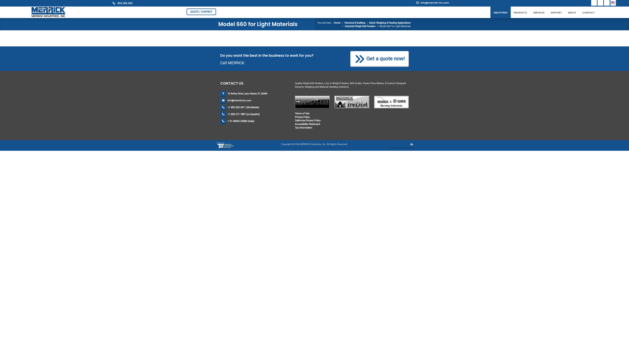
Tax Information (303, 127)
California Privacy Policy (308, 120)
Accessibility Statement (307, 124)
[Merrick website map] (411, 145)
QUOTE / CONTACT (201, 11)
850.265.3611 (125, 3)
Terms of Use (302, 113)
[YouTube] (607, 3)
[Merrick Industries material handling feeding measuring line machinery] (48, 12)
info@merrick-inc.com (434, 2)
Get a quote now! (385, 59)
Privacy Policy (302, 117)
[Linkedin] (600, 3)
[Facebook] (594, 3)
